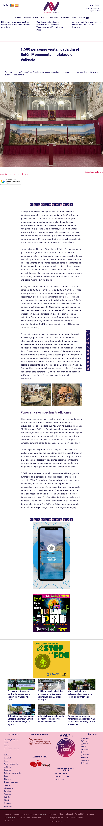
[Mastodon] (53, 204)
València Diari (59, 780)
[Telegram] (49, 204)
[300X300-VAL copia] (51, 659)
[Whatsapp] (35, 204)
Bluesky (85, 757)
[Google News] (31, 204)
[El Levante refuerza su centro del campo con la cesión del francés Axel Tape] (21, 684)
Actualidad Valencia (94, 172)
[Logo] (51, 7)
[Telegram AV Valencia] (51, 590)
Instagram (86, 741)
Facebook (86, 738)
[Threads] (82, 763)
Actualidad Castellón (62, 776)
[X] (46, 204)
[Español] (17, 5)
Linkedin (85, 743)
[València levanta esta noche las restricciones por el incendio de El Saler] (51, 709)
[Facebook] (42, 204)
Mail (84, 746)
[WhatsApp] (82, 755)
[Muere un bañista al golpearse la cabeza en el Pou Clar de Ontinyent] (81, 684)
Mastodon (86, 760)
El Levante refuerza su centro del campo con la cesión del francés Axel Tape (16, 24)
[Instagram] (38, 204)
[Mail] (82, 746)
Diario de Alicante (61, 773)
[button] (4, 5)
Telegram (86, 749)
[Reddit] (64, 204)
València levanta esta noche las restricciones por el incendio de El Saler (51, 719)
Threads (85, 763)
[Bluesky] (57, 204)
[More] (71, 204)
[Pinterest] (67, 204)
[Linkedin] (60, 204)
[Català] (12, 5)
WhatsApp (86, 754)
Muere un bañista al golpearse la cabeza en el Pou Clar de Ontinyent (86, 24)
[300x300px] (51, 631)
